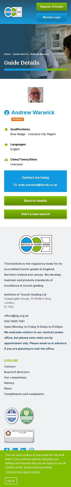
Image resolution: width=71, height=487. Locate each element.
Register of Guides (51, 6)
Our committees (15, 377)
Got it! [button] (11, 480)
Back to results (35, 200)
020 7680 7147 (14, 321)
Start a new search (35, 214)
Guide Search (20, 54)
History (9, 383)
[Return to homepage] (13, 12)
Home (7, 54)
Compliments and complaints (24, 394)
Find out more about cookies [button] (23, 472)
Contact (10, 366)
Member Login (51, 17)
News (8, 388)
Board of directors (16, 372)
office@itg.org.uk (16, 315)
